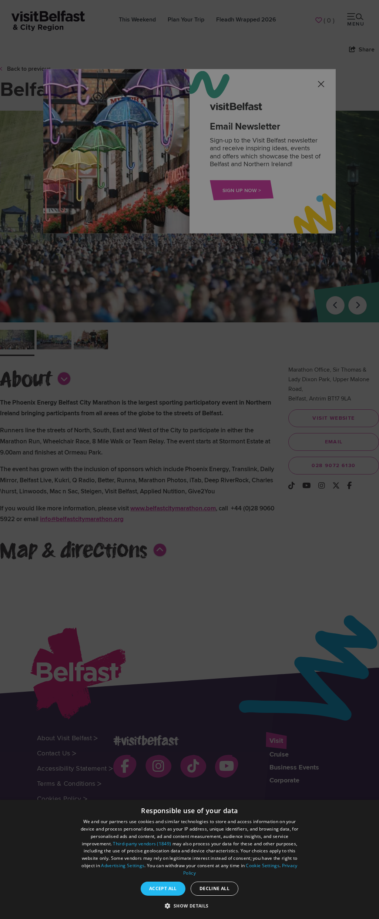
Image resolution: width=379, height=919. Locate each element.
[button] (189, 905)
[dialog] (189, 859)
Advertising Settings (122, 865)
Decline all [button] (214, 888)
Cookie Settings (262, 865)
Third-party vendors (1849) (142, 844)
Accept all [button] (163, 888)
